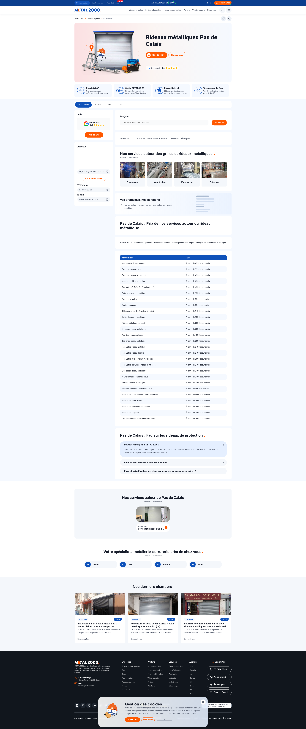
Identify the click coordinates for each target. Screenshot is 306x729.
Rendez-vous (177, 55)
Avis (109, 105)
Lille (190, 682)
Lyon (191, 674)
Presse (124, 686)
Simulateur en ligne (176, 666)
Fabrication (173, 674)
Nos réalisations (113, 3)
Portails (186, 10)
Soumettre (219, 123)
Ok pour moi (132, 720)
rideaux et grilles (93, 19)
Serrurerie (211, 10)
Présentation (83, 105)
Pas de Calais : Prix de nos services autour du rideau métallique (148, 206)
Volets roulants (198, 10)
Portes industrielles (153, 10)
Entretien (172, 690)
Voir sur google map (94, 178)
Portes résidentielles (172, 10)
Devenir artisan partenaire (132, 666)
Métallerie (151, 686)
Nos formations (97, 3)
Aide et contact (127, 678)
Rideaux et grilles (135, 10)
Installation (173, 678)
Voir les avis (93, 135)
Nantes (192, 678)
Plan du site (126, 690)
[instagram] (83, 705)
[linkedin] (94, 705)
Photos (98, 105)
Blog (123, 670)
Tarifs (119, 105)
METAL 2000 (79, 19)
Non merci (148, 720)
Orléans (192, 690)
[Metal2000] (87, 10)
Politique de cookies (164, 720)
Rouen (191, 694)
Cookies (228, 718)
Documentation (82, 3)
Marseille (192, 670)
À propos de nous (128, 682)
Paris (191, 666)
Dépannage (173, 686)
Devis (209, 3)
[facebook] (77, 705)
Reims (191, 686)
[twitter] (88, 705)
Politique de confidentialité (211, 718)
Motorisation (173, 682)
